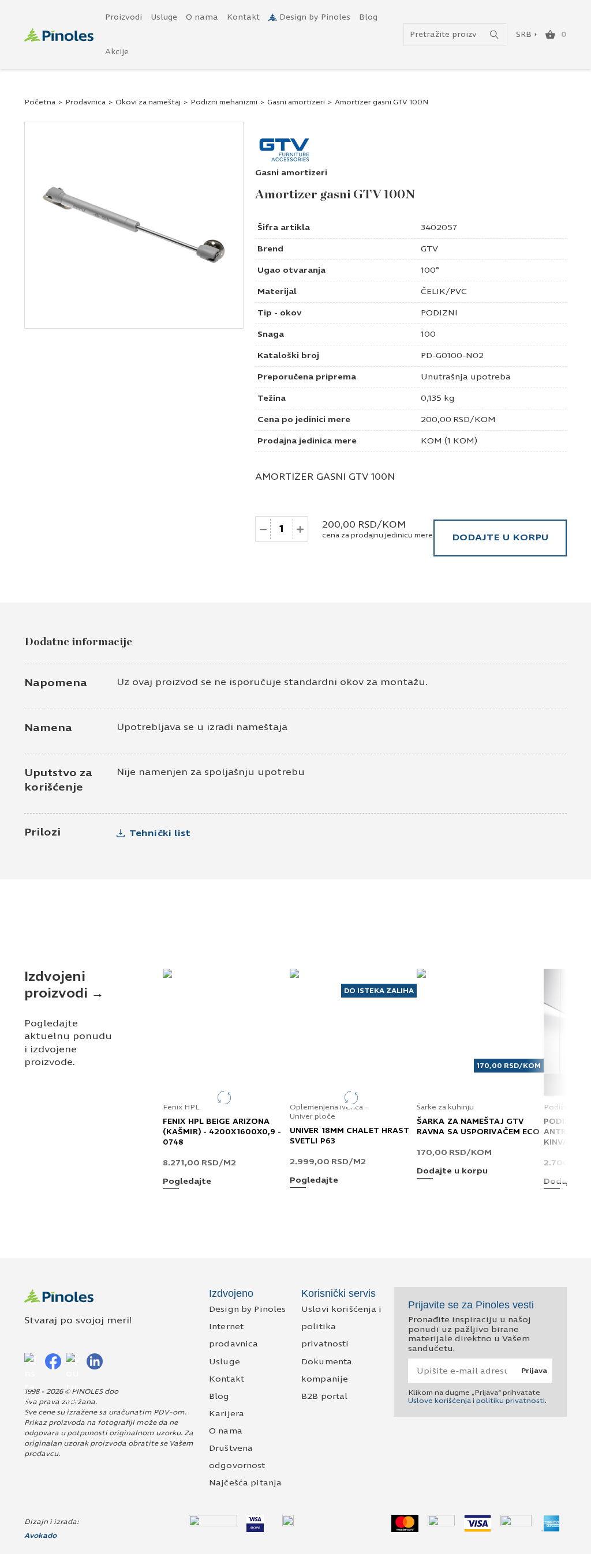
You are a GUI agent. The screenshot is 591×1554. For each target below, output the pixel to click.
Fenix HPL (181, 1107)
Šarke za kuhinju (445, 1107)
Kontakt (243, 17)
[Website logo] (58, 35)
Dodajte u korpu (500, 537)
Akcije (117, 52)
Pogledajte (187, 1181)
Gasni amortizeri (296, 102)
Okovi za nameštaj (148, 102)
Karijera (226, 1413)
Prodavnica (85, 102)
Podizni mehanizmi (223, 102)
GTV (429, 249)
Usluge (164, 17)
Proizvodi (123, 17)
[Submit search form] (494, 35)
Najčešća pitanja (245, 1483)
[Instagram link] (32, 1361)
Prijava (534, 1371)
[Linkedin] (95, 1361)
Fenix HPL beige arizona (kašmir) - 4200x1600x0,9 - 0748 (222, 1132)
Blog (368, 17)
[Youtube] (74, 1361)
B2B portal (324, 1396)
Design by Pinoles (314, 17)
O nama (202, 17)
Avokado (40, 1536)
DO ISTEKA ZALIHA (379, 991)
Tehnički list (159, 832)
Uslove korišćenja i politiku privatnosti (476, 1401)
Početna (39, 102)
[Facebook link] (53, 1361)
